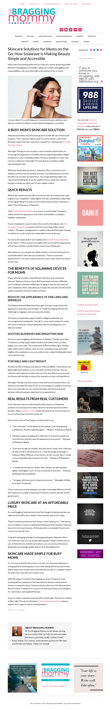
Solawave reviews (28, 411)
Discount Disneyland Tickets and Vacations (87, 123)
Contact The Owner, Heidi (52, 686)
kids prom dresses (84, 381)
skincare (21, 610)
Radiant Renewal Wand (23, 211)
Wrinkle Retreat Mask (56, 239)
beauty (13, 610)
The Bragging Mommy (54, 703)
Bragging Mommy (32, 16)
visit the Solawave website (50, 601)
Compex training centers (87, 304)
